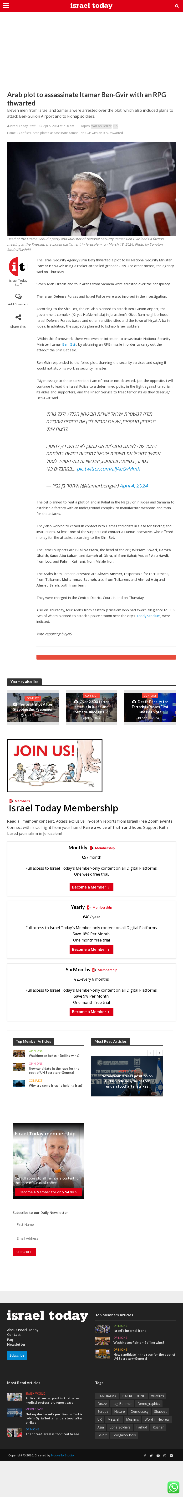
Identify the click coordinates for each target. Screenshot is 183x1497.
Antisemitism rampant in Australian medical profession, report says (52, 1400)
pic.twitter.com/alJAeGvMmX (108, 468)
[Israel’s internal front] (102, 1328)
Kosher (158, 1427)
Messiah (113, 1419)
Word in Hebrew (157, 1419)
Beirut (102, 1435)
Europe (102, 1411)
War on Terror (101, 126)
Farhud (141, 1427)
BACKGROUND (134, 1396)
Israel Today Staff (18, 283)
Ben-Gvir (69, 344)
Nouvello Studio (62, 1455)
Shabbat (160, 1411)
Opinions (35, 1051)
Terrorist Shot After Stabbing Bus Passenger (33, 706)
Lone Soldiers (120, 1427)
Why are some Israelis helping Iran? (55, 1085)
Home (11, 133)
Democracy (139, 1411)
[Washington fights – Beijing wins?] (19, 1053)
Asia (100, 1427)
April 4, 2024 (134, 485)
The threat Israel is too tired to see (52, 1434)
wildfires (157, 1396)
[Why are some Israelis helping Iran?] (19, 1082)
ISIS (115, 126)
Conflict (24, 133)
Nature (119, 1411)
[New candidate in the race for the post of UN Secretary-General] (19, 1066)
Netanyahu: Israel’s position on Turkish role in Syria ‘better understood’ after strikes (127, 1081)
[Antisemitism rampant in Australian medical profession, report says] (14, 1396)
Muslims (132, 1419)
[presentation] (150, 1053)
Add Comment (18, 304)
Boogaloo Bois (124, 1435)
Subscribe (17, 1355)
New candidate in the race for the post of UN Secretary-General (54, 1071)
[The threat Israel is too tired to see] (14, 1432)
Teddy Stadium (148, 615)
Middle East (127, 1071)
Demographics (148, 1403)
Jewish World (35, 1394)
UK (99, 1419)
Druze (102, 1403)
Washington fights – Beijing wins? (54, 1056)
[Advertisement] (91, 54)
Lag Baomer (122, 1403)
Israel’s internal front (129, 1331)
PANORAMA (107, 1396)
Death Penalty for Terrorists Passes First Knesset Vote (150, 706)
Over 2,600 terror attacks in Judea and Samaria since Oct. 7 (92, 706)
